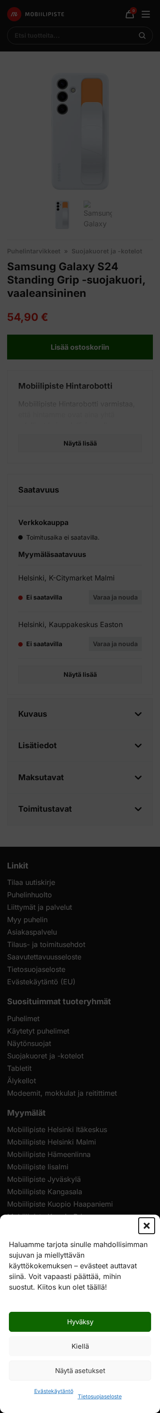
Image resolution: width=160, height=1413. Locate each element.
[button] (146, 1225)
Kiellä (80, 1346)
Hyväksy (80, 1322)
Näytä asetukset (80, 1370)
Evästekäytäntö (53, 1391)
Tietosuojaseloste (100, 1396)
